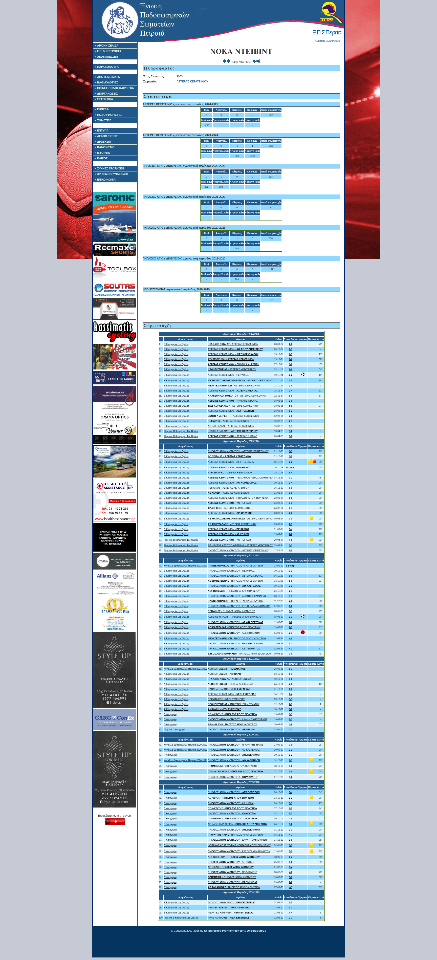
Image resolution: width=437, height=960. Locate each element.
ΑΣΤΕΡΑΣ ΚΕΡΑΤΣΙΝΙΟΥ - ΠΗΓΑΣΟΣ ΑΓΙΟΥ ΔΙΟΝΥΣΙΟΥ (238, 498)
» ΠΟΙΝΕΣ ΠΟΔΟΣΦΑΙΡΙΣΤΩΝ (114, 88)
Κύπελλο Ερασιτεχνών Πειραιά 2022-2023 (185, 565)
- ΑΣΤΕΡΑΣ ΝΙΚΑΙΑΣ (232, 436)
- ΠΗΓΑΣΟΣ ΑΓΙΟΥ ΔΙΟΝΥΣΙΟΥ (235, 565)
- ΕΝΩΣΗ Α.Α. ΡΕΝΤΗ (233, 364)
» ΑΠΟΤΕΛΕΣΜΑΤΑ (107, 76)
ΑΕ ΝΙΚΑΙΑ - (231, 867)
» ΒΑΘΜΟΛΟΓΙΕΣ (106, 82)
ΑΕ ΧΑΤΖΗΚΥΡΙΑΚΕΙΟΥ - (237, 824)
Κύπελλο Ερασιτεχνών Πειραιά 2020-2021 (185, 745)
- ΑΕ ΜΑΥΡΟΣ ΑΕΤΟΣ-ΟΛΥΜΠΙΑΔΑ (240, 477)
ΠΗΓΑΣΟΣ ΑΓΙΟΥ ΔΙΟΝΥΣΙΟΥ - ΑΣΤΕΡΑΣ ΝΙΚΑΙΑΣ (235, 576)
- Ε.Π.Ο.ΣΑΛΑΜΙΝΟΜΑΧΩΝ (239, 851)
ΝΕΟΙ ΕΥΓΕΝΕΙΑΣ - (226, 669)
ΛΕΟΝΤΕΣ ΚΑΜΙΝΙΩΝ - (230, 912)
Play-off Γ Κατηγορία (174, 729)
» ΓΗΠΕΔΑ (102, 109)
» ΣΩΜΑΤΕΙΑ (103, 120)
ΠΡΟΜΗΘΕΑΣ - (232, 818)
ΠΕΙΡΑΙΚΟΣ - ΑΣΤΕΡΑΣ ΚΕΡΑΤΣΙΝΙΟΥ (228, 488)
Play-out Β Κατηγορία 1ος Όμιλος (181, 431)
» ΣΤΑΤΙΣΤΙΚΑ (104, 99)
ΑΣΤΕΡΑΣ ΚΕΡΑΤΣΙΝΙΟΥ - (235, 349)
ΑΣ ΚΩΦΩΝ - (231, 798)
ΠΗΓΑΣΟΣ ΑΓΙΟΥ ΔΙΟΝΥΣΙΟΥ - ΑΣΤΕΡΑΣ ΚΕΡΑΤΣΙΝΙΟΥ (238, 451)
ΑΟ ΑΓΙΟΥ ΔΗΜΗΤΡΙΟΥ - (231, 902)
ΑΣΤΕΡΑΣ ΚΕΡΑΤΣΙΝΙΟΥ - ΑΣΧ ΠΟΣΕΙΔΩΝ (231, 462)
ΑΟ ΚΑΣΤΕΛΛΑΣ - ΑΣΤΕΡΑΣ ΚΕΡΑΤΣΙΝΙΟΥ (231, 426)
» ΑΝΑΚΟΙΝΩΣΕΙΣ (106, 56)
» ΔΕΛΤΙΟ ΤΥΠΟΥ (106, 136)
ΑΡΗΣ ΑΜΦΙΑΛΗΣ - (228, 918)
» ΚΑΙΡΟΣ (101, 158)
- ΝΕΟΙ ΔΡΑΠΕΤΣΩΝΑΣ (230, 684)
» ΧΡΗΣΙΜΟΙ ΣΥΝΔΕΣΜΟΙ (111, 174)
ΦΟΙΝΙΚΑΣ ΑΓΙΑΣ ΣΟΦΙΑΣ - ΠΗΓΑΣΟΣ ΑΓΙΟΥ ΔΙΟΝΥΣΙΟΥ (239, 845)
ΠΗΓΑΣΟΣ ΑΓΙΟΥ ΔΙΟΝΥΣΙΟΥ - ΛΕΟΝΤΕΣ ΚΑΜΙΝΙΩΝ (237, 596)
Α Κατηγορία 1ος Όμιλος (176, 674)
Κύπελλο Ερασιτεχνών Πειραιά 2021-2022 (185, 669)
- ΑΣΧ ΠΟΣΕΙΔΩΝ (234, 633)
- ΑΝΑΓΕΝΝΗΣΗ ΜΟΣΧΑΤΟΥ (233, 704)
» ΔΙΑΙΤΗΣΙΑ (103, 141)
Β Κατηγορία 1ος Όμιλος (176, 344)
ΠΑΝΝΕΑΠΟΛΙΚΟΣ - (229, 689)
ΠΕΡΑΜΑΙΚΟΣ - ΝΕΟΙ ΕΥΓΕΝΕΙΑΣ (226, 699)
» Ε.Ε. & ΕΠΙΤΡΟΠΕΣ (108, 51)
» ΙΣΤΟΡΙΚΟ (102, 152)
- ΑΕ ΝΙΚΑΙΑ (231, 803)
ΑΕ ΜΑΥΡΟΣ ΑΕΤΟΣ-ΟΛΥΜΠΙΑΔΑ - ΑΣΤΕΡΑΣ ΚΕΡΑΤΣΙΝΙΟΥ (240, 545)
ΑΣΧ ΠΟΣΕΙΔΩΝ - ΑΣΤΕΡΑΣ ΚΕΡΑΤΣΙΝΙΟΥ (231, 359)
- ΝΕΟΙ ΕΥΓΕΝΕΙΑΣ (229, 679)
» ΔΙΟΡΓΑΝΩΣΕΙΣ (106, 93)
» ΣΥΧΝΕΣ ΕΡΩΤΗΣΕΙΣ (109, 168)
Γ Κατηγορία (170, 714)
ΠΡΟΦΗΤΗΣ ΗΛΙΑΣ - (235, 771)
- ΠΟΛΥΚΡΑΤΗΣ (232, 872)
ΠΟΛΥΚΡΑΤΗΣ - (232, 714)
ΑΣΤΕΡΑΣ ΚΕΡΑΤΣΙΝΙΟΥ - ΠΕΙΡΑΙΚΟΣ (228, 375)
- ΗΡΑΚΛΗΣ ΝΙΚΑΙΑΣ (233, 401)
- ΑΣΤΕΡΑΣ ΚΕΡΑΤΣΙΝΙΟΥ (233, 344)
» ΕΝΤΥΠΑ (101, 130)
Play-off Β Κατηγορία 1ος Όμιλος (181, 918)
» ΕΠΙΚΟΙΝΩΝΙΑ (105, 179)
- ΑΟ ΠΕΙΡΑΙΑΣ (229, 503)
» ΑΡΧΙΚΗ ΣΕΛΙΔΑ (106, 45)
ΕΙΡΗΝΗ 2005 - (232, 724)
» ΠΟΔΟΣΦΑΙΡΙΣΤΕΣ (108, 114)
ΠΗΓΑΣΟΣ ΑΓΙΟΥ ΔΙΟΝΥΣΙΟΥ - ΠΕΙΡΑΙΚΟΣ (231, 571)
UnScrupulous (256, 930)
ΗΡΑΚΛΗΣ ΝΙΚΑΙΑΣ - (233, 431)
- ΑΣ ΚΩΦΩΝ (231, 862)
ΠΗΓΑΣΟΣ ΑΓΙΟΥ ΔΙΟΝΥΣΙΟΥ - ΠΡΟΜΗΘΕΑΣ (232, 882)
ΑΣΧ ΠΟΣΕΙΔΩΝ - (234, 857)
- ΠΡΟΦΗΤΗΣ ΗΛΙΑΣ (235, 745)
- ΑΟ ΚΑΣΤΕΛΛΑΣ (234, 750)
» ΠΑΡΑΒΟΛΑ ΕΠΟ (107, 66)
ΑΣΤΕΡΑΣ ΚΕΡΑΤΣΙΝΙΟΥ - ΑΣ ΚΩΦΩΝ (228, 534)
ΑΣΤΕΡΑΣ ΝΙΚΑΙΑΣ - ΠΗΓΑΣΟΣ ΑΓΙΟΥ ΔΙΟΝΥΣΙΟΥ (235, 617)
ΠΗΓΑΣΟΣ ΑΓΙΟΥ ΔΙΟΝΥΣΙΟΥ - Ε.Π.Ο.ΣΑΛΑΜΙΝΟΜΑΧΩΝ (239, 606)
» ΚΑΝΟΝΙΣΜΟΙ (105, 147)
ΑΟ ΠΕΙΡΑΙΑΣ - (229, 456)
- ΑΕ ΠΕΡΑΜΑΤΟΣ (234, 648)
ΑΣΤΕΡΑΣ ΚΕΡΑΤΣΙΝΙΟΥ (192, 81)
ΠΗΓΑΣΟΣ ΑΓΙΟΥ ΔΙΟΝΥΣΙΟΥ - (234, 586)
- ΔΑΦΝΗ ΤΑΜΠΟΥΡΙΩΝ (237, 719)
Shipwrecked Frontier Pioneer (224, 930)
